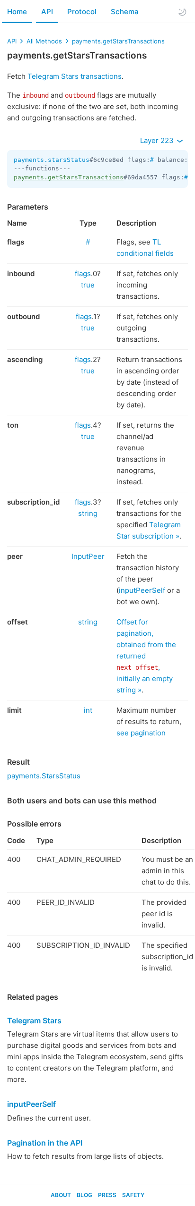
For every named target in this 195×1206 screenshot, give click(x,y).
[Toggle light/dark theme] (182, 12)
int (88, 710)
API (47, 11)
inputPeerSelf (142, 590)
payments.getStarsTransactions (118, 41)
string (88, 513)
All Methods (44, 41)
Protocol (82, 11)
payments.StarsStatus (43, 775)
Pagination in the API (44, 1142)
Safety (133, 1194)
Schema (125, 11)
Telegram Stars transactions (74, 76)
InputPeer (88, 556)
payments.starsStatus (51, 159)
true (88, 284)
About (61, 1194)
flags (83, 273)
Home (17, 11)
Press (107, 1194)
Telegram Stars (34, 1020)
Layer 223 (158, 140)
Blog (84, 1194)
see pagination (141, 732)
